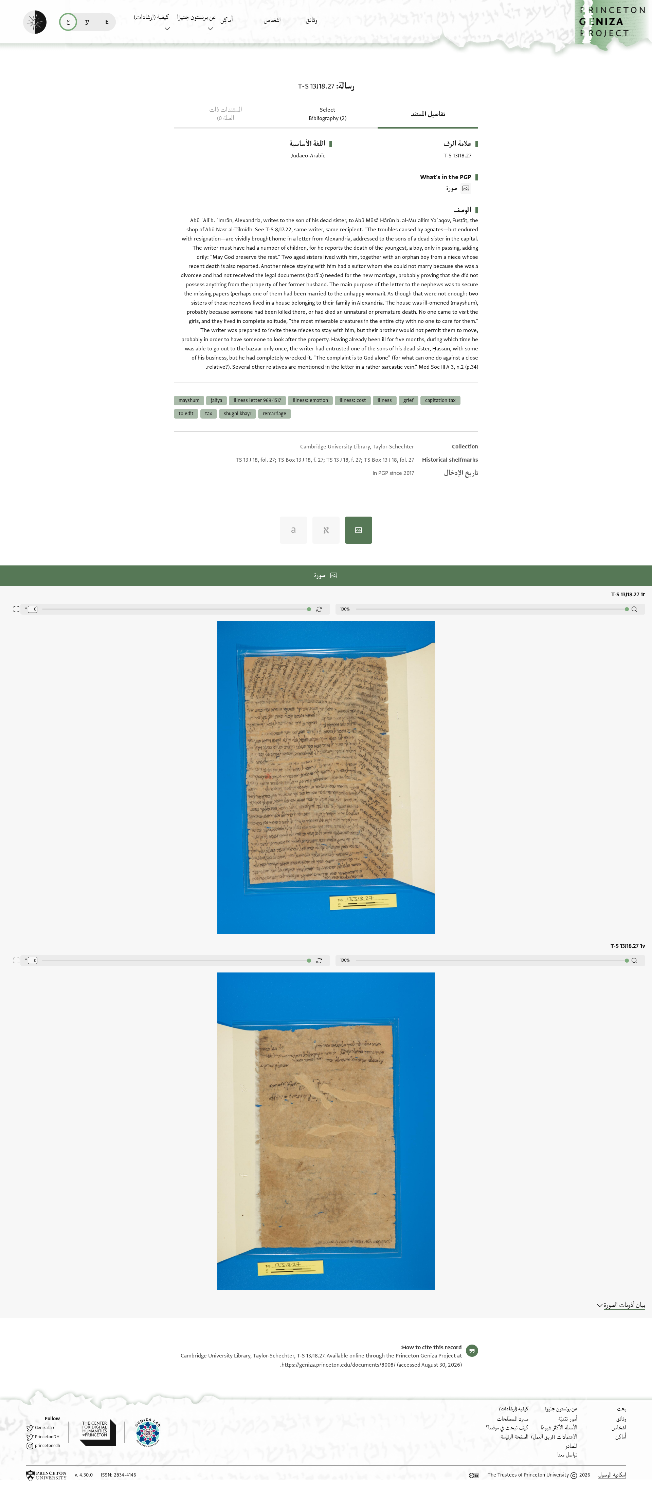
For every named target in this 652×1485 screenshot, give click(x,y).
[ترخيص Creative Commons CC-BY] (474, 1475)
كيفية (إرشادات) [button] (151, 17)
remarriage (274, 413)
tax (208, 413)
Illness (385, 400)
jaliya (216, 400)
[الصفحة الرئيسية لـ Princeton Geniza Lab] (142, 1432)
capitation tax (440, 400)
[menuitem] (326, 23)
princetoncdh (47, 1445)
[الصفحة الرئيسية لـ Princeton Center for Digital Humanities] (92, 1432)
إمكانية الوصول (612, 1475)
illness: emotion (310, 400)
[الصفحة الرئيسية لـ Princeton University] (46, 1475)
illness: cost (353, 400)
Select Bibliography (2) (327, 114)
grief (408, 400)
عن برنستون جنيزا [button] (196, 17)
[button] (613, 25)
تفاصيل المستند (428, 114)
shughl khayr (237, 413)
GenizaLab (44, 1427)
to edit (186, 413)
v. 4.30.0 (84, 1475)
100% (345, 609)
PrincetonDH (47, 1437)
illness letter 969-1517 (257, 400)
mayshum (189, 400)
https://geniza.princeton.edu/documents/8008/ (339, 1365)
